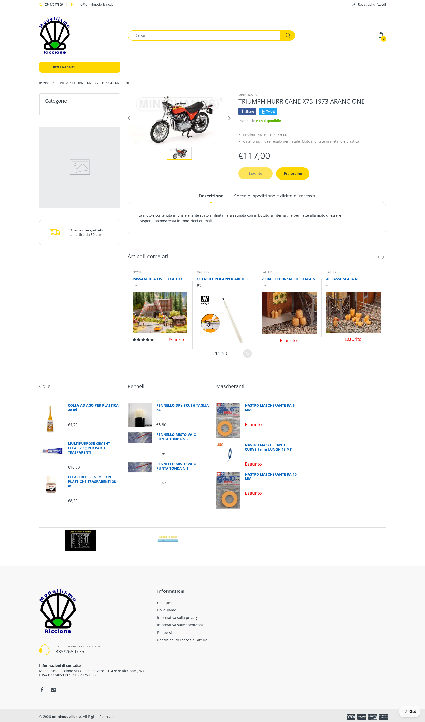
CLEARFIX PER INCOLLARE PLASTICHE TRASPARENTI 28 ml (92, 481)
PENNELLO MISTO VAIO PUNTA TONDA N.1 (176, 466)
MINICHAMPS (247, 95)
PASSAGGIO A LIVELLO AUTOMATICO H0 (160, 279)
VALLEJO (203, 272)
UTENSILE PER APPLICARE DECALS (224, 279)
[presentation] (378, 257)
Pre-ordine (293, 173)
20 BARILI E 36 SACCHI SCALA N (288, 279)
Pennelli (137, 386)
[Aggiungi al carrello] (247, 353)
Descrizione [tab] (211, 196)
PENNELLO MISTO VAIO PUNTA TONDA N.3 (176, 436)
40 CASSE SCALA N (342, 279)
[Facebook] (42, 690)
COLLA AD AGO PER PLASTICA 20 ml (93, 407)
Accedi (381, 4)
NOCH (137, 272)
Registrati (364, 4)
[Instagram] (53, 690)
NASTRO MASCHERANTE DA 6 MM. (270, 407)
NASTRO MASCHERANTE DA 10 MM (271, 476)
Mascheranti (230, 386)
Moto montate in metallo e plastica (330, 141)
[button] (144, 339)
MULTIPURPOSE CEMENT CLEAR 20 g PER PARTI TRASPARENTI (89, 448)
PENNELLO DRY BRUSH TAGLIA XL (182, 407)
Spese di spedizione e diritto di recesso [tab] (274, 196)
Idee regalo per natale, (282, 141)
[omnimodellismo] (79, 35)
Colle (44, 386)
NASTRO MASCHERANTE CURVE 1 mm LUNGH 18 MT (268, 447)
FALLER (267, 272)
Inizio (43, 83)
